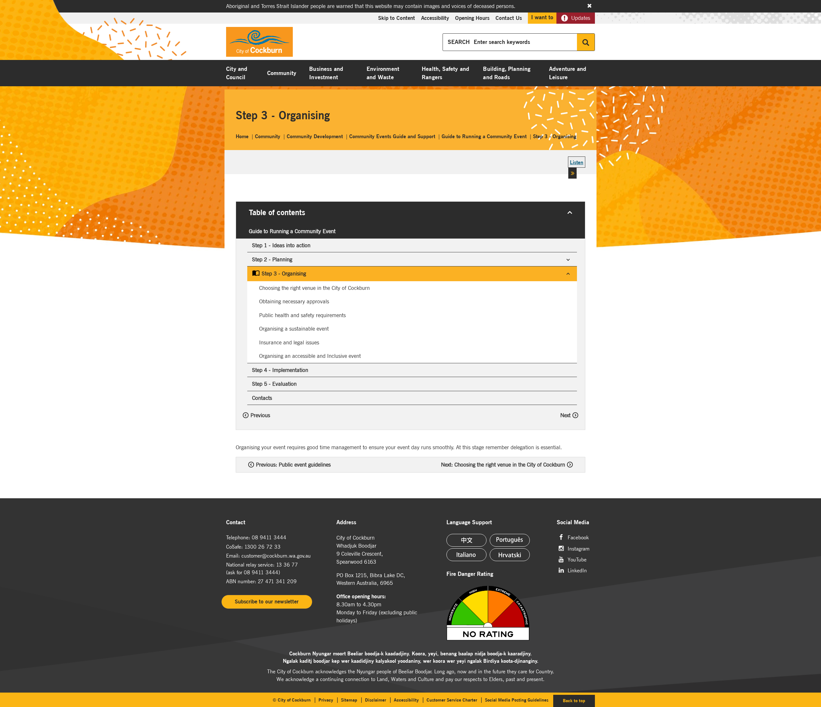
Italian (466, 554)
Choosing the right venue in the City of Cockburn (314, 288)
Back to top (579, 700)
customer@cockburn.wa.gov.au (276, 555)
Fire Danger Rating (469, 574)
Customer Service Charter (452, 700)
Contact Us (508, 18)
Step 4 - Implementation (280, 370)
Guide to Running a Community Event (292, 231)
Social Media (573, 522)
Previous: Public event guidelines (293, 464)
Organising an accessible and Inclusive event (310, 356)
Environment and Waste (383, 73)
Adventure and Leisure (567, 73)
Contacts (262, 398)
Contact (235, 522)
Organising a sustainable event (294, 328)
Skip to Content (396, 18)
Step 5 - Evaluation (274, 384)
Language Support (469, 522)
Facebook (578, 537)
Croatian (510, 554)
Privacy (325, 700)
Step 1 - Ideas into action (281, 245)
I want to (542, 17)
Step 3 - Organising (284, 273)
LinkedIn (577, 570)
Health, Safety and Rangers (445, 73)
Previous (260, 415)
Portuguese (510, 540)
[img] (496, 613)
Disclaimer (375, 700)
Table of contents (277, 212)
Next (565, 415)
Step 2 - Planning (272, 259)
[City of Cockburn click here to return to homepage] (259, 43)
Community (282, 73)
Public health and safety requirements (302, 315)
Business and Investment (326, 73)
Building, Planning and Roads (506, 73)
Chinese (466, 540)
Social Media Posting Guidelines (516, 700)
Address (346, 522)
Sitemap (349, 700)
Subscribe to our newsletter (267, 601)
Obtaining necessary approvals (294, 301)
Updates (580, 18)
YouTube (577, 559)
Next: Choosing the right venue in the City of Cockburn (503, 464)
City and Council (236, 73)
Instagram (578, 548)
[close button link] (589, 6)
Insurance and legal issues (289, 342)
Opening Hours (472, 18)
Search (586, 42)
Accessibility (435, 18)
